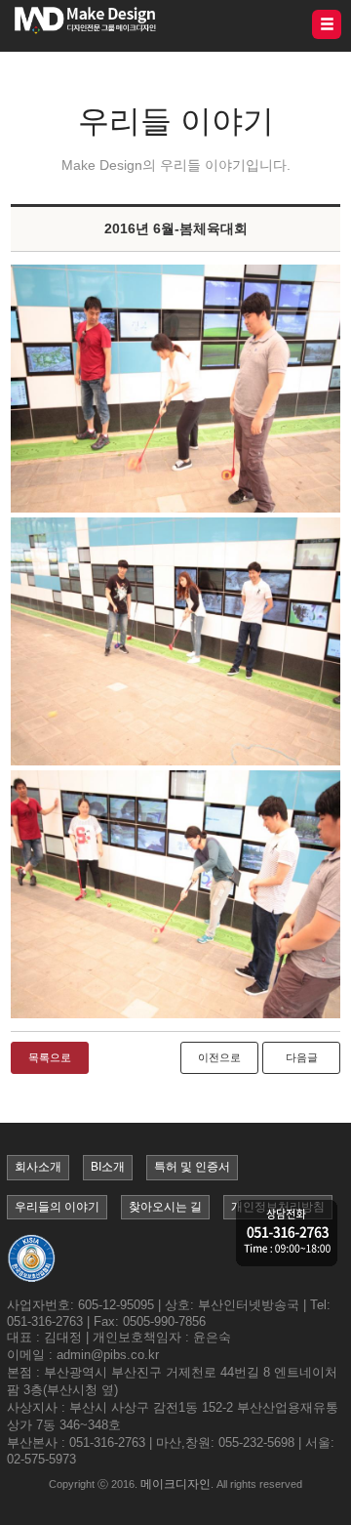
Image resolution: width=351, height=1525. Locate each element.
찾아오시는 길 (165, 1207)
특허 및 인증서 (192, 1167)
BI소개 (108, 1167)
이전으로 (219, 1057)
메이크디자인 (175, 1484)
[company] (286, 1234)
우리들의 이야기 (57, 1207)
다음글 (302, 1057)
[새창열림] (175, 389)
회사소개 (38, 1167)
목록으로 (49, 1057)
